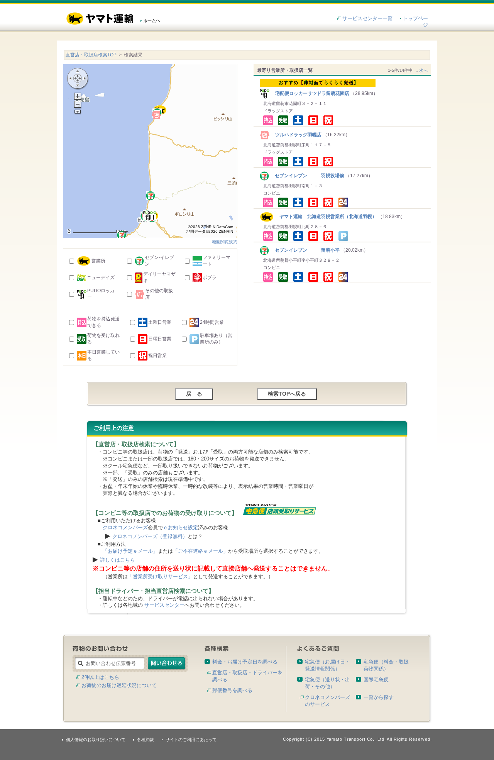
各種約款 (145, 739)
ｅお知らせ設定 (180, 527)
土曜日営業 (159, 322)
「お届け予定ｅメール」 (130, 551)
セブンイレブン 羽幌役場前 (307, 175)
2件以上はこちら (100, 677)
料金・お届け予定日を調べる (244, 662)
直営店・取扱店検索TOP (91, 55)
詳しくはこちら (117, 560)
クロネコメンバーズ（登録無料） (150, 536)
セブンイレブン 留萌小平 (305, 250)
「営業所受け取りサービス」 (160, 576)
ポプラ (210, 277)
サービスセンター (164, 605)
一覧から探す (379, 697)
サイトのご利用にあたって (191, 739)
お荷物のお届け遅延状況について (119, 685)
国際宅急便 (376, 679)
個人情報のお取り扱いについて (95, 739)
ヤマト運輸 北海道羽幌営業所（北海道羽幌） (325, 216)
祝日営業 (157, 355)
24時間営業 (212, 322)
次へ (423, 70)
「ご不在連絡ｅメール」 (200, 551)
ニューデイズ (101, 277)
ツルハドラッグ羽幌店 (296, 134)
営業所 (98, 261)
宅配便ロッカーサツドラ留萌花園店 (309, 93)
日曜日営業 (159, 339)
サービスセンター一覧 (367, 18)
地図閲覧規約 (224, 241)
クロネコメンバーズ (125, 527)
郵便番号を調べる (232, 690)
